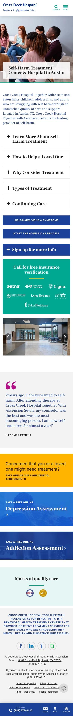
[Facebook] (21, 646)
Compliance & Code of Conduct (50, 687)
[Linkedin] (31, 646)
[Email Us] (45, 709)
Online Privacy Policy (19, 687)
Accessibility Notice (26, 683)
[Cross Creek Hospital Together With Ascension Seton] (19, 7)
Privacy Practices (48, 683)
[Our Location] (55, 709)
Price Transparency (25, 692)
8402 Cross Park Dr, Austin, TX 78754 (40, 660)
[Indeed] (41, 646)
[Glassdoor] (52, 646)
